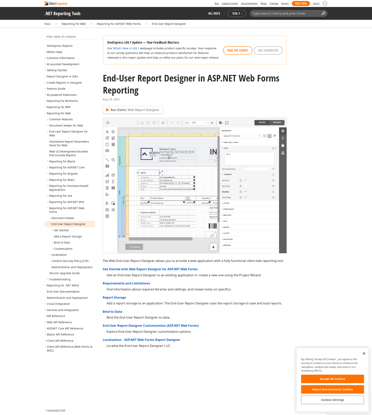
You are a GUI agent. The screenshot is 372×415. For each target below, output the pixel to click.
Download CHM (56, 410)
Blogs (264, 3)
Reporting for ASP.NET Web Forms (119, 24)
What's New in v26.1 (126, 48)
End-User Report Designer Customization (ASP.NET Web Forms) (151, 325)
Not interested (268, 50)
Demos (285, 3)
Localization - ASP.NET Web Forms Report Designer (141, 340)
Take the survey (237, 50)
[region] (332, 380)
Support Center (230, 3)
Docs (48, 24)
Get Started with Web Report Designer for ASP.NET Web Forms (150, 269)
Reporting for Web (74, 24)
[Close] (364, 353)
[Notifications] (324, 3)
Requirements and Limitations (126, 283)
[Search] (323, 13)
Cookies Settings (332, 400)
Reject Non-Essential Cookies (332, 389)
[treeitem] (60, 46)
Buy (217, 3)
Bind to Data (112, 311)
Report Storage (114, 297)
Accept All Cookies (332, 379)
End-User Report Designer (169, 24)
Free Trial (301, 3)
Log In (316, 3)
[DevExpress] (56, 4)
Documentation (249, 3)
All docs (214, 13)
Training (274, 3)
